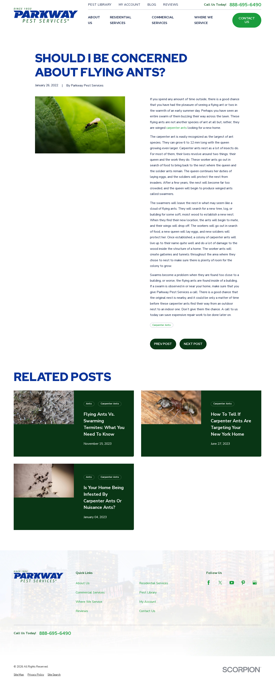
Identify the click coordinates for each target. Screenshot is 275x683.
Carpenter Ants (161, 325)
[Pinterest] (243, 582)
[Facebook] (208, 582)
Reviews (170, 4)
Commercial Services (90, 592)
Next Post (193, 344)
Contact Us (247, 20)
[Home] (46, 15)
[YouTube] (232, 582)
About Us (83, 583)
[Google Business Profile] (254, 582)
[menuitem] (19, 675)
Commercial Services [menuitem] (163, 20)
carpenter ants (176, 128)
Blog (151, 4)
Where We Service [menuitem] (203, 20)
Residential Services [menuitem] (120, 20)
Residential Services (153, 583)
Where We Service (89, 602)
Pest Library (100, 4)
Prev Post (163, 344)
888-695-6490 (245, 5)
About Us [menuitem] (94, 20)
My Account (129, 4)
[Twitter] (220, 582)
